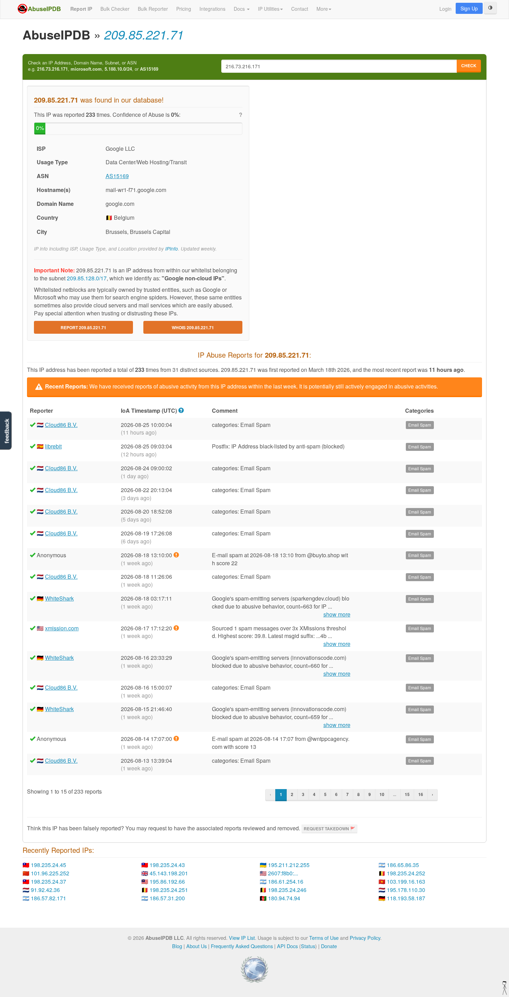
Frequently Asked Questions (242, 946)
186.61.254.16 (285, 881)
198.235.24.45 (48, 865)
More (322, 8)
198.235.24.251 (169, 890)
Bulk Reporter (153, 8)
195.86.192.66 (167, 881)
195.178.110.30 (406, 890)
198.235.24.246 (287, 890)
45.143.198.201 (169, 873)
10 (381, 794)
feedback (6, 431)
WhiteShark (59, 598)
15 (407, 794)
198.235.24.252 (406, 873)
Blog (177, 946)
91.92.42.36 (45, 890)
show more (336, 614)
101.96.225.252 (50, 873)
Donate (329, 946)
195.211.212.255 (289, 865)
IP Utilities (268, 8)
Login (445, 8)
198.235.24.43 (167, 865)
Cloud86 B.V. (61, 425)
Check (468, 65)
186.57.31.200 (167, 898)
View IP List (242, 937)
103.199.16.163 (406, 881)
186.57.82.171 (48, 898)
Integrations (212, 8)
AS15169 (117, 176)
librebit (53, 446)
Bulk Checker (115, 8)
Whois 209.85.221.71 (193, 327)
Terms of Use (324, 937)
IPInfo (171, 248)
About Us (196, 946)
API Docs (287, 946)
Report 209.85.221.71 (83, 327)
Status (308, 946)
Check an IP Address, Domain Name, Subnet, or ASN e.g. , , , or (93, 66)
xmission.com (62, 628)
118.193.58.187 (406, 898)
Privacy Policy (365, 937)
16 (420, 794)
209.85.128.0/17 (87, 278)
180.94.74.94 (284, 898)
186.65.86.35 (403, 865)
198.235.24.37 (48, 881)
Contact (299, 8)
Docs (240, 8)
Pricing (183, 8)
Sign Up (469, 8)
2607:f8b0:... (283, 873)
